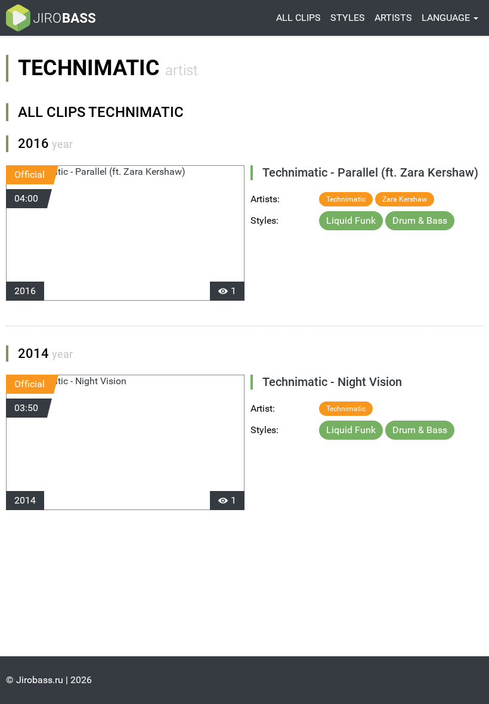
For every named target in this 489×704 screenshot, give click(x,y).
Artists (393, 17)
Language (447, 17)
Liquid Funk (351, 220)
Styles (347, 17)
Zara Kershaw (404, 199)
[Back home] (50, 18)
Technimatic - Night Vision (332, 382)
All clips (298, 17)
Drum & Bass (419, 220)
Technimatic (346, 199)
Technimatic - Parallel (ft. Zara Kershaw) (370, 172)
